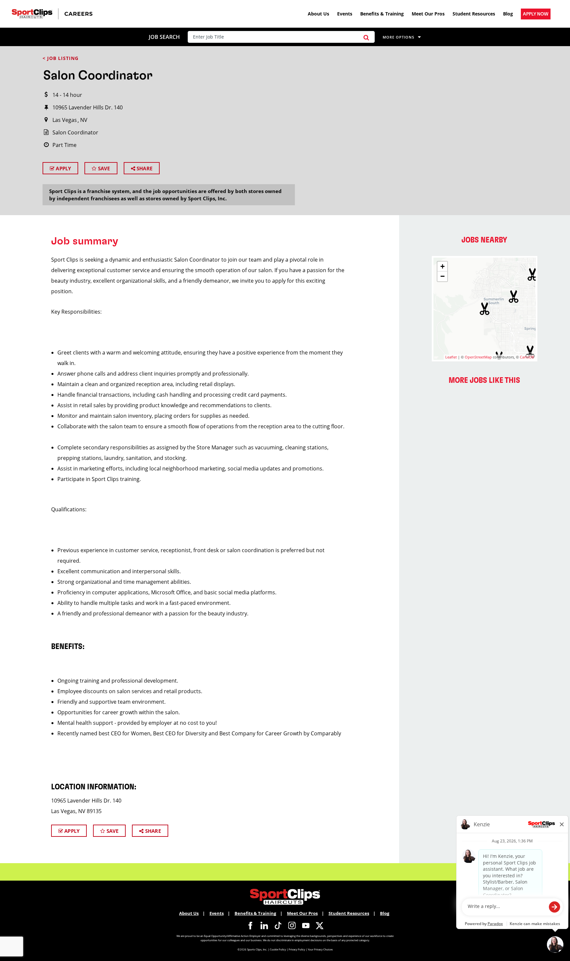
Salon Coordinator (75, 132)
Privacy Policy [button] (297, 949)
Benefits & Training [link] (382, 14)
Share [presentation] (143, 168)
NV (83, 120)
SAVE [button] (103, 168)
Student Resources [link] (474, 14)
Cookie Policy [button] (278, 949)
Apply (62, 168)
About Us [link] (318, 14)
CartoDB (527, 356)
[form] (282, 37)
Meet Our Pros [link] (428, 14)
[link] (536, 14)
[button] (366, 37)
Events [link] (344, 14)
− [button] (442, 276)
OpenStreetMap (478, 356)
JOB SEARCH (164, 37)
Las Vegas (64, 120)
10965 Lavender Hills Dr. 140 (87, 107)
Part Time (64, 145)
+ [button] (442, 266)
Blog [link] (508, 14)
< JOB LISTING (61, 58)
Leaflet (451, 356)
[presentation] (273, 37)
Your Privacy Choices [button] (320, 949)
